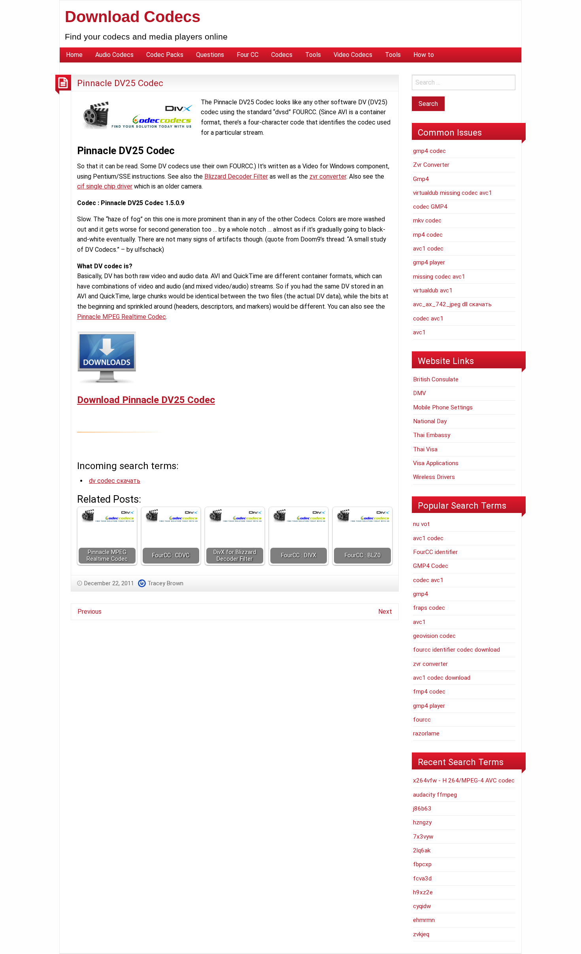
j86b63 (422, 808)
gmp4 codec (429, 151)
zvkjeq (421, 934)
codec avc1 (428, 318)
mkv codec (427, 220)
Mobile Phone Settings (443, 407)
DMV (419, 393)
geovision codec (434, 635)
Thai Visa (425, 449)
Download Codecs (132, 16)
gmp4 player (429, 262)
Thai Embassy (431, 435)
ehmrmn (424, 920)
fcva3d (422, 878)
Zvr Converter (431, 164)
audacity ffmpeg (435, 794)
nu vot (421, 524)
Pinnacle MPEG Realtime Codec (121, 317)
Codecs (281, 54)
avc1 (419, 332)
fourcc (422, 719)
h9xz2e (423, 892)
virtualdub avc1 (433, 290)
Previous (89, 611)
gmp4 (420, 594)
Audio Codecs (114, 54)
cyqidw (422, 906)
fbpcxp (422, 864)
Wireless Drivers (434, 477)
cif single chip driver (104, 186)
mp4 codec (428, 234)
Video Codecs (353, 54)
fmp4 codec (429, 691)
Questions (210, 54)
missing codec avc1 (439, 276)
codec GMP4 (430, 206)
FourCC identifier (435, 552)
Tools (313, 54)
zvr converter (327, 176)
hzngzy (422, 822)
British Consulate (435, 379)
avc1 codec (428, 248)
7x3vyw (423, 836)
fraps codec (429, 607)
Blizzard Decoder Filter (236, 176)
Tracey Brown (165, 583)
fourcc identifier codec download (456, 649)
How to (423, 54)
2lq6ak (421, 850)
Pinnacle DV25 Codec (120, 83)
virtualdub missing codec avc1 (452, 192)
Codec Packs (164, 54)
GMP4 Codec (430, 565)
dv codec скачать (114, 481)
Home (74, 54)
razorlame (426, 733)
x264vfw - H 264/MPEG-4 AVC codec (464, 780)
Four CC (247, 54)
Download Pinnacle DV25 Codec (146, 399)
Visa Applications (435, 463)
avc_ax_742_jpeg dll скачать (452, 304)
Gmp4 (421, 179)
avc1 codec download (441, 677)
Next (385, 611)
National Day (430, 421)
